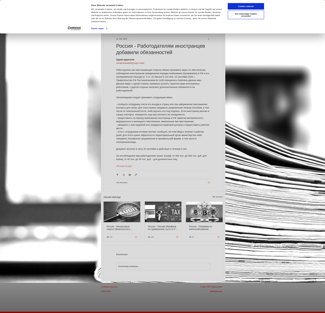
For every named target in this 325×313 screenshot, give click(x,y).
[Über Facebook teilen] (117, 174)
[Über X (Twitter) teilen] (123, 174)
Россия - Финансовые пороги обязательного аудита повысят (118, 228)
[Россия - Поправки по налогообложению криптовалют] (204, 212)
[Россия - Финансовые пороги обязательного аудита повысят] (122, 212)
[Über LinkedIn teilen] (130, 174)
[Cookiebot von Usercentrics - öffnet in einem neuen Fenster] (74, 28)
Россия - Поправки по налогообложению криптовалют (200, 228)
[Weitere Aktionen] (208, 38)
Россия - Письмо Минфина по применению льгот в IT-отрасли (162, 228)
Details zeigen (97, 28)
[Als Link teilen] (136, 174)
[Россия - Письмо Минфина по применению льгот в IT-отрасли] (163, 212)
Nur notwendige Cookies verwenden (246, 15)
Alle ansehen (217, 197)
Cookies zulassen (246, 6)
